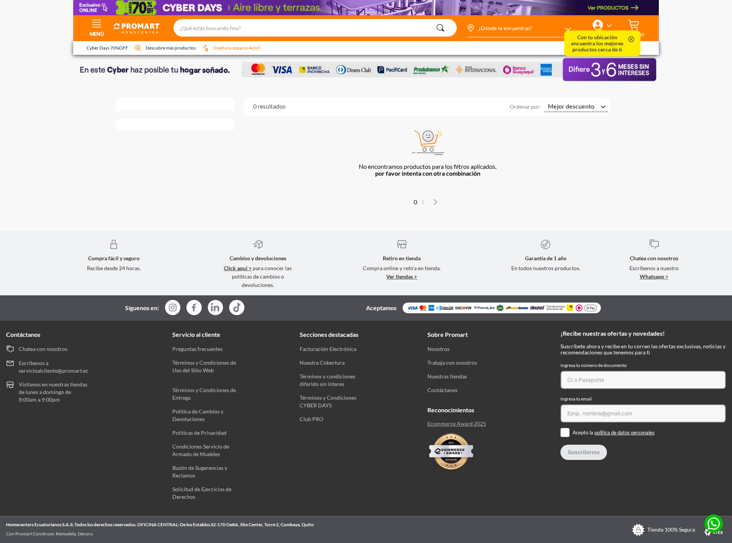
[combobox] (315, 28)
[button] (518, 28)
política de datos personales (624, 432)
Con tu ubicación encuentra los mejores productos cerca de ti (597, 43)
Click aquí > (238, 268)
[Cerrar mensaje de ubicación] (631, 40)
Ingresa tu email (576, 399)
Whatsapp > (654, 276)
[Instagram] (172, 308)
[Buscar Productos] (440, 28)
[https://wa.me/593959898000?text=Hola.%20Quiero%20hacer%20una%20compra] (714, 524)
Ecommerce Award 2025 (456, 424)
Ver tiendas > (401, 276)
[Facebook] (194, 308)
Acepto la (614, 432)
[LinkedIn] (215, 307)
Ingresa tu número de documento (593, 365)
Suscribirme (584, 452)
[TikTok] (236, 307)
